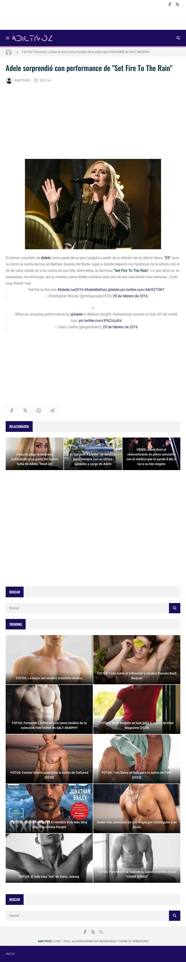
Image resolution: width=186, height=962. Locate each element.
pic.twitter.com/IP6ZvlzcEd (100, 320)
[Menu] (7, 38)
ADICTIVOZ (22, 80)
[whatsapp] (39, 410)
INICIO (10, 954)
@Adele (114, 290)
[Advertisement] (93, 18)
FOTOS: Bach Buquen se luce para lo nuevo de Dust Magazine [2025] (70, 52)
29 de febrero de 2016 (130, 296)
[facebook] (170, 4)
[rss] (101, 932)
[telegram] (52, 410)
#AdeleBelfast (95, 290)
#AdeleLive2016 (70, 290)
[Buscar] (178, 38)
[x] (177, 4)
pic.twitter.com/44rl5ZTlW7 (142, 290)
